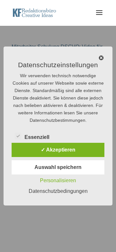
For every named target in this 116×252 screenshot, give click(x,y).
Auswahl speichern (58, 167)
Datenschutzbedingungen (58, 191)
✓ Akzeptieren (58, 149)
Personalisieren (58, 180)
